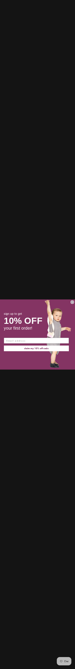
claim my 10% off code (36, 348)
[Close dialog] (72, 302)
